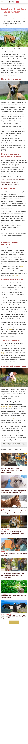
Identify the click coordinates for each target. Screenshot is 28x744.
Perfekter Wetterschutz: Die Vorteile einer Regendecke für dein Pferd (14, 512)
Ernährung (3, 5)
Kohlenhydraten (6, 406)
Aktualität (4, 594)
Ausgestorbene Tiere (6, 614)
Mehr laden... (14, 622)
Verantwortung (5, 529)
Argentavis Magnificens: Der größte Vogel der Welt (13, 617)
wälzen (15, 275)
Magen (3, 353)
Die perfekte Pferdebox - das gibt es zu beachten (14, 554)
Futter (10, 329)
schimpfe (4, 433)
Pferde (3, 509)
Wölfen (22, 266)
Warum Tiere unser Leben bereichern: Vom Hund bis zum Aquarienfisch (11, 470)
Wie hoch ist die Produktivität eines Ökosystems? (13, 596)
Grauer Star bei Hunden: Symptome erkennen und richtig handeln (13, 491)
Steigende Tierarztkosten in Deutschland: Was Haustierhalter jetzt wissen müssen (12, 533)
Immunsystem (13, 418)
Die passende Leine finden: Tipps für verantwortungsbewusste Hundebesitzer (12, 575)
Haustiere (3, 467)
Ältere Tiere (4, 489)
